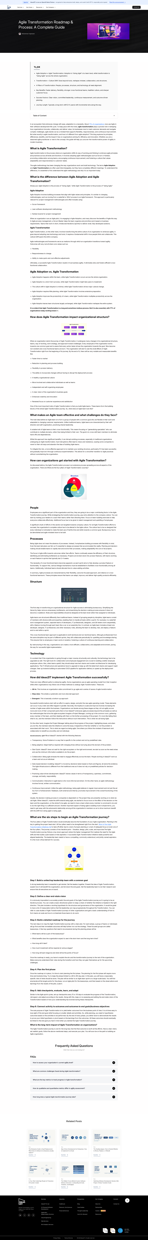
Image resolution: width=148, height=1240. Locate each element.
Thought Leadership (82, 1210)
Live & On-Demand (82, 1214)
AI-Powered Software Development (47, 1208)
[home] (9, 7)
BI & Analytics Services (47, 1224)
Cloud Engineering (46, 1217)
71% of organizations (96, 124)
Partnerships (98, 1207)
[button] (20, 7)
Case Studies (80, 1207)
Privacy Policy (56, 1238)
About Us (97, 1204)
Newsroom (98, 1214)
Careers (97, 1210)
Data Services (44, 1221)
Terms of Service (68, 1238)
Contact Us (116, 1204)
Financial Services (64, 1210)
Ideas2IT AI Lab (45, 1204)
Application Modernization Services (47, 1213)
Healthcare (62, 1204)
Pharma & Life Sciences (65, 1207)
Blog (78, 1204)
